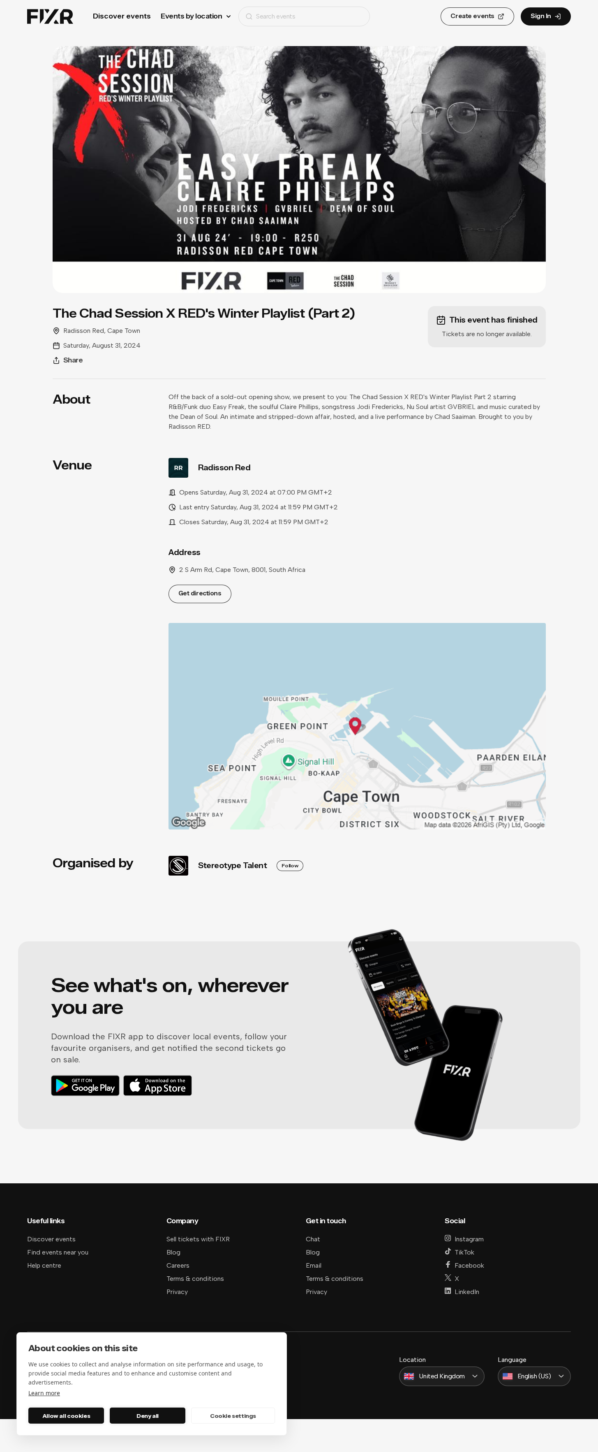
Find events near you (57, 1252)
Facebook (469, 1265)
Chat (313, 1239)
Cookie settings (233, 1416)
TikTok (464, 1252)
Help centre (44, 1265)
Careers (177, 1265)
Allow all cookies (66, 1416)
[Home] (50, 17)
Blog (173, 1252)
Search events (275, 16)
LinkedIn (467, 1292)
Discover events (122, 16)
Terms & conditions (195, 1278)
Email (313, 1265)
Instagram (469, 1239)
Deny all (147, 1416)
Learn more (44, 1393)
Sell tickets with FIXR (198, 1239)
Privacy (177, 1292)
